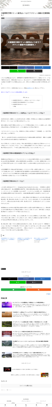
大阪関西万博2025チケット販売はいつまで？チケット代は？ (26, 100)
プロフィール (38, 402)
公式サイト (30, 88)
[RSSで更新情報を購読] (38, 289)
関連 (15, 106)
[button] (34, 71)
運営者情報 (9, 401)
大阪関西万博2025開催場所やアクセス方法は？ (23, 102)
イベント (3, 268)
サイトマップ (43, 401)
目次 (24, 97)
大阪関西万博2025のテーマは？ (20, 104)
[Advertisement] (26, 253)
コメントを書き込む (26, 385)
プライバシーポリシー (26, 401)
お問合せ (13, 402)
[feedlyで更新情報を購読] (13, 289)
